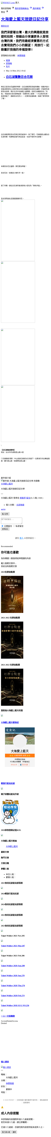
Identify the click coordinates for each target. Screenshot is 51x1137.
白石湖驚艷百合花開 (19, 76)
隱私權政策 (44, 1100)
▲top (3, 509)
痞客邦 (23, 498)
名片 (8, 66)
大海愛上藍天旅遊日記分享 (25, 19)
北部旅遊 (20, 505)
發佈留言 (5, 529)
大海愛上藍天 (7, 484)
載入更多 (5, 514)
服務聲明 (26, 1103)
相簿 (8, 60)
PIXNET (11, 1100)
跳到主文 (5, 26)
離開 (14, 1132)
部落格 (9, 63)
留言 (28, 498)
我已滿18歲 (6, 1132)
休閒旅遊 (21, 55)
